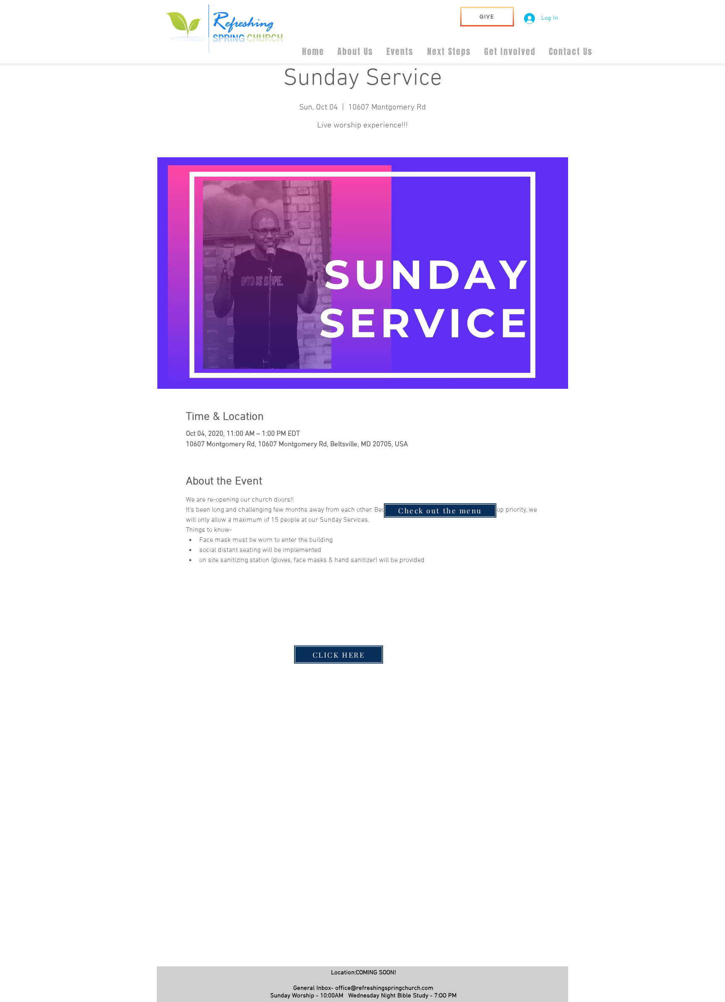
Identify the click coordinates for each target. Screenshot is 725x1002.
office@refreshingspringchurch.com (384, 988)
